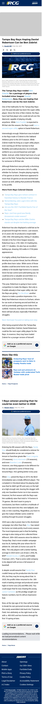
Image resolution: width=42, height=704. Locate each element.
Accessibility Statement (29, 681)
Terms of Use (7, 677)
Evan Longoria (32, 456)
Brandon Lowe (16, 462)
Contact (5, 665)
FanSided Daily (26, 669)
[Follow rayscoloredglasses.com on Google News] (36, 345)
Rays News (11, 645)
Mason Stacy (9, 408)
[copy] (14, 50)
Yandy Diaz (30, 570)
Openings (23, 662)
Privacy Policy (25, 673)
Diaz (9, 477)
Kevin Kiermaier (19, 459)
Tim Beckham (23, 293)
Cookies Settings (26, 684)
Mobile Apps (7, 669)
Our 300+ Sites (26, 665)
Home (4, 384)
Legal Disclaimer (8, 681)
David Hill (8, 46)
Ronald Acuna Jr (13, 556)
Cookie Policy (25, 677)
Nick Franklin (21, 122)
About (4, 662)
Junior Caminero (8, 592)
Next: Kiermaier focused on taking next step (19, 320)
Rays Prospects (13, 384)
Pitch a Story (7, 673)
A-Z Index (5, 684)
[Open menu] (3, 3)
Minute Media (12, 690)
